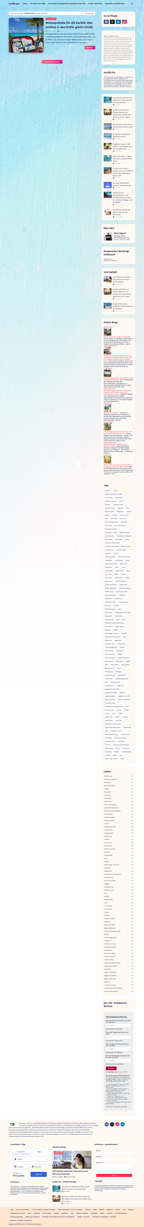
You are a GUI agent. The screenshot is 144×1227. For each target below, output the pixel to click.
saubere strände (115, 682)
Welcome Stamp (126, 752)
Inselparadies (109, 571)
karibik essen (109, 581)
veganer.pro (108, 455)
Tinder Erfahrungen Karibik (112, 727)
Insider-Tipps (119, 571)
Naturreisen (108, 640)
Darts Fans (123, 518)
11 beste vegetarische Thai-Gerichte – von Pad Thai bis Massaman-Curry (118, 432)
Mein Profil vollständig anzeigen (122, 239)
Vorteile (116, 752)
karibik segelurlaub (110, 588)
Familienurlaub (109, 550)
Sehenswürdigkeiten (124, 699)
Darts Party (124, 522)
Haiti (72, 1213)
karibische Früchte (110, 602)
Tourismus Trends (116, 731)
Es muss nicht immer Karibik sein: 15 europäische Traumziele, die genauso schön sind (123, 172)
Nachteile (124, 633)
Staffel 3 (117, 717)
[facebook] (106, 22)
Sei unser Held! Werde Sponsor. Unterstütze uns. (122, 184)
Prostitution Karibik (123, 658)
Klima (120, 609)
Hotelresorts (108, 567)
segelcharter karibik (111, 692)
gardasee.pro (108, 327)
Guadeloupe (64, 1213)
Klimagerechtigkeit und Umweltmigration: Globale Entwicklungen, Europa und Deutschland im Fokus (117, 392)
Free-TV (116, 553)
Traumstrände (125, 734)
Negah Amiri (118, 640)
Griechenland (119, 560)
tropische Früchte (110, 741)
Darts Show (108, 525)
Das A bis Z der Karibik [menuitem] (37, 4)
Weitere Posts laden (52, 62)
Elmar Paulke (108, 539)
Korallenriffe (118, 616)
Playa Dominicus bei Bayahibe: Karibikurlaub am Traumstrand (123, 306)
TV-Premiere (121, 741)
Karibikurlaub (118, 598)
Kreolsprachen (109, 619)
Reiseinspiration (109, 668)
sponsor (107, 713)
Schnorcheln (120, 685)
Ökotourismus (122, 644)
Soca (127, 706)
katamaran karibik (110, 609)
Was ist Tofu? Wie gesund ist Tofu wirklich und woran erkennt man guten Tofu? (118, 466)
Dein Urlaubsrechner (16, 1217)
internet (128, 571)
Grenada (56, 1213)
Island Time (108, 574)
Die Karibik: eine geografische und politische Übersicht (58, 1217)
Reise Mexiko (114, 665)
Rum (106, 682)
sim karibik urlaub (110, 703)
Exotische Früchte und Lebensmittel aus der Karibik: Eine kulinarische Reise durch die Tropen (122, 113)
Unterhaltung (109, 748)
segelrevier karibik (124, 696)
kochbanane (108, 612)
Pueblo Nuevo (109, 661)
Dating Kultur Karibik (111, 532)
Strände (125, 717)
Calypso (107, 515)
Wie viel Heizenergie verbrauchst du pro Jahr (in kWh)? (118, 1056)
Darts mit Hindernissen (111, 522)
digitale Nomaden (125, 532)
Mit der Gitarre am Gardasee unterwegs (117, 337)
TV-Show (107, 745)
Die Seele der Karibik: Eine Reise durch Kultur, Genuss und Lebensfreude (122, 100)
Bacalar (121, 501)
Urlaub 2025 (125, 748)
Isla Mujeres (94, 1213)
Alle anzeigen (90, 13)
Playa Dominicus (109, 654)
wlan (121, 755)
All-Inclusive (108, 497)
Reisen (119, 668)
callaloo (129, 511)
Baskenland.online (110, 442)
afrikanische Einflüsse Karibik (113, 494)
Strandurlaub (109, 720)
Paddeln (122, 647)
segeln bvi (122, 692)
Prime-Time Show (110, 658)
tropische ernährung (120, 738)
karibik (127, 578)
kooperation (108, 616)
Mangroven (108, 630)
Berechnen (111, 1068)
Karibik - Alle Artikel (83, 1217)
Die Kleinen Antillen (121, 1213)
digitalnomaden (109, 536)
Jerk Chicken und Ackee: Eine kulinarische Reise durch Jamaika (121, 279)
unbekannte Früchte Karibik (121, 745)
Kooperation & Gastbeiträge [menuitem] (114, 4)
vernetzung (108, 752)
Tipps (106, 731)
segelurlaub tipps (110, 699)
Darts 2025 (114, 518)
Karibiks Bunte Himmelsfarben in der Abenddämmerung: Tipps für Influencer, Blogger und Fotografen (122, 197)
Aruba (95, 1209)
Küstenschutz (109, 626)
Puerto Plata (119, 661)
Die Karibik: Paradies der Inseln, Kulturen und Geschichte (121, 212)
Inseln (123, 567)
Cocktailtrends (124, 515)
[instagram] (124, 22)
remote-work (108, 678)
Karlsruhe (108, 605)
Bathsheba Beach (110, 508)
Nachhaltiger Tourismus (112, 633)
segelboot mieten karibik (112, 689)
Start (11, 1209)
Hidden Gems (123, 564)
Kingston (109, 1213)
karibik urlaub (109, 591)
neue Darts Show (110, 644)
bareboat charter (118, 504)
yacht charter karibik (111, 759)
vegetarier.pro (108, 422)
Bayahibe (120, 508)
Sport (114, 713)
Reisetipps (119, 672)
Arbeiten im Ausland (111, 501)
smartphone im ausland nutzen (114, 706)
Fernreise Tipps (50, 19)
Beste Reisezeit (109, 511)
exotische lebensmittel (111, 546)
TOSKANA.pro (108, 368)
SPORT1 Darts (109, 717)
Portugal (119, 654)
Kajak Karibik (118, 578)
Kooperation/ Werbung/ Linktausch (110, 259)
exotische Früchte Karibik (112, 543)
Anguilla (88, 1209)
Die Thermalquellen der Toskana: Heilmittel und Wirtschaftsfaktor (118, 379)
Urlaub (117, 748)
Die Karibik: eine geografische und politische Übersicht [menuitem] (66, 4)
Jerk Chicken (108, 578)
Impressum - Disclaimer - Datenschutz (21, 1220)
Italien (116, 574)
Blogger (39, 1224)
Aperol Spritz (119, 497)
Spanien (126, 710)
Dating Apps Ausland (111, 529)
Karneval (116, 605)
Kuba (117, 619)
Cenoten (114, 515)
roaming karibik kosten (122, 678)
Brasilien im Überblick (111, 413)
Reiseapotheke (125, 665)
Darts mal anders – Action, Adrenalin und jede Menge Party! (122, 158)
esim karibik (118, 539)
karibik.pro (14, 3)
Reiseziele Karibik (110, 675)
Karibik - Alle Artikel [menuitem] (95, 4)
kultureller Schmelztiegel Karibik (114, 623)
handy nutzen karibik (111, 564)
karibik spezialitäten (125, 588)
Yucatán (122, 759)
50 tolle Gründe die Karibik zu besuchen (43, 1209)
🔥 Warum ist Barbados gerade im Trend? (121, 135)
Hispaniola (37, 1213)
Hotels (117, 567)
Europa (127, 539)
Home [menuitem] (25, 4)
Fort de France (46, 1213)
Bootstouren (120, 511)
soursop (118, 710)
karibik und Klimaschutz (32, 1217)
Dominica (130, 1209)
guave (127, 560)
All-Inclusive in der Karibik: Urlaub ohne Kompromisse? (123, 126)
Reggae (128, 661)
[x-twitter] (112, 22)
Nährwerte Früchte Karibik (112, 637)
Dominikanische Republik (124, 536)
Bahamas (101, 1209)
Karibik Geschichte (120, 581)
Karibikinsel (108, 598)
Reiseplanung (109, 672)
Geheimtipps (108, 560)
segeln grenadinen (110, 696)
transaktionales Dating (111, 734)
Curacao (117, 1209)
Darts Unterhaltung (120, 525)
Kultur (124, 619)
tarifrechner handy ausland (113, 724)
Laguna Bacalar (119, 626)
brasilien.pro (108, 403)
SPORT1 (120, 713)
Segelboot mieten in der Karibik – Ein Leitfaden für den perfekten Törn (122, 146)
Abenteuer (108, 490)
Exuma (29, 1213)
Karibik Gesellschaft (111, 584)
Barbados (107, 504)
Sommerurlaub (109, 710)
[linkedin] (118, 22)
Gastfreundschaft (110, 557)
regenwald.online (109, 389)
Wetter (115, 755)
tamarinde (119, 720)
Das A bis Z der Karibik (22, 1209)
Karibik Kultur (123, 584)
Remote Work (122, 675)
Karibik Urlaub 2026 (121, 591)
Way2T (24, 1224)
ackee (115, 490)
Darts (106, 518)
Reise (106, 665)
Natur (124, 637)
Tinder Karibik (127, 727)
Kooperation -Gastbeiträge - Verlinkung (104, 1217)
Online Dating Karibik (111, 647)
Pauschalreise (109, 651)
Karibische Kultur (123, 602)
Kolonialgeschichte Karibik (122, 612)
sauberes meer (109, 685)
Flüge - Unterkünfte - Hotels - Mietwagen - (70, 1209)
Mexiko (116, 630)
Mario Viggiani (52, 31)
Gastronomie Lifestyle (124, 557)
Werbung (107, 755)
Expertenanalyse (126, 546)
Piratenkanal (119, 651)
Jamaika (123, 574)
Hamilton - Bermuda (82, 1213)
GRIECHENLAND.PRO (110, 346)
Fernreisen (108, 553)
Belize (128, 508)
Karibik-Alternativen (111, 595)
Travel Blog (108, 738)
